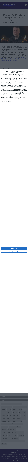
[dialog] (14, 231)
